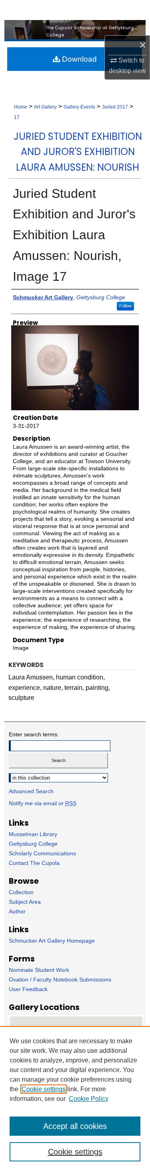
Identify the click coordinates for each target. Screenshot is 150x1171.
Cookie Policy (88, 1098)
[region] (75, 1098)
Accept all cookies (75, 1126)
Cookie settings (44, 1089)
